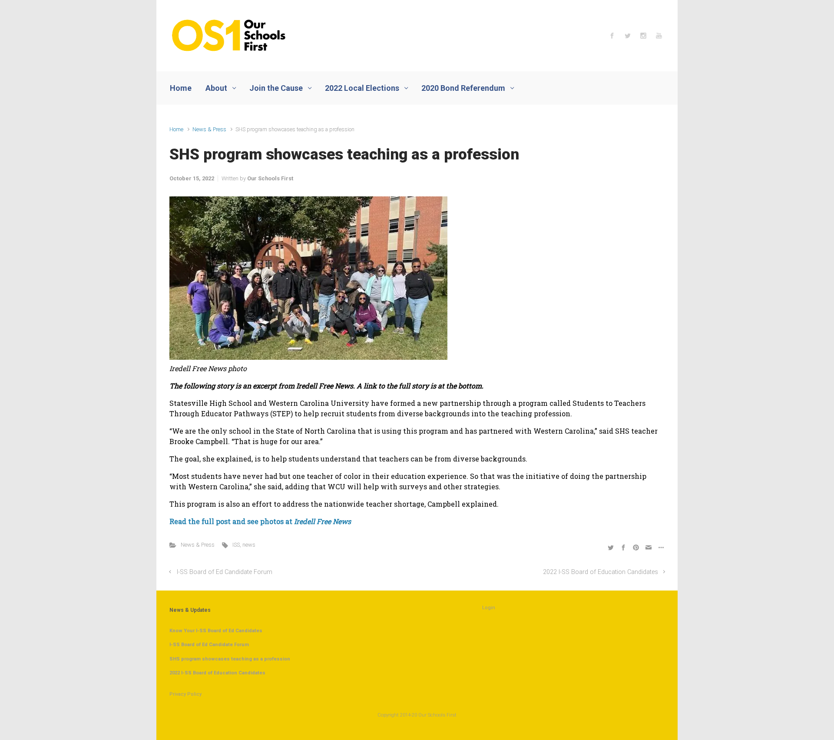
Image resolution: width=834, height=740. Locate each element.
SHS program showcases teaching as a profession (229, 659)
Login (488, 608)
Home (176, 129)
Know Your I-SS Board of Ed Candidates (215, 631)
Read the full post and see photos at (260, 521)
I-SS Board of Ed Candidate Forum (224, 572)
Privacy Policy (185, 694)
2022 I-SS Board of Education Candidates (600, 572)
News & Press (209, 129)
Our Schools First (270, 178)
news (248, 544)
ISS (236, 544)
